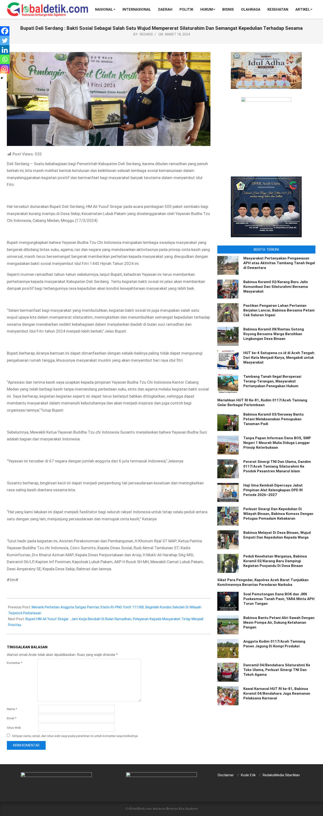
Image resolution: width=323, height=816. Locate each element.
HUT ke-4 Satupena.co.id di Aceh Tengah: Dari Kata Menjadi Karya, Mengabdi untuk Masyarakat (279, 357)
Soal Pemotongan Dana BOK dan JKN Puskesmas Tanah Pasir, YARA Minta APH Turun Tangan (278, 599)
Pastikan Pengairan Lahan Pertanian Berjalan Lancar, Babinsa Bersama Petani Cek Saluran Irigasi (278, 310)
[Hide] (2, 78)
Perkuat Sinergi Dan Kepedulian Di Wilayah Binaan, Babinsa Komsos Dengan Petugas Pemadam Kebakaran (278, 514)
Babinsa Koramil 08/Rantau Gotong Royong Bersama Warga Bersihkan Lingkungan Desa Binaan (273, 334)
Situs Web (14, 727)
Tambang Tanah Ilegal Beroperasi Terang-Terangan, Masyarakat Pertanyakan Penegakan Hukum (272, 381)
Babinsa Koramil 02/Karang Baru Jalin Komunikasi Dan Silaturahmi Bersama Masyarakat (275, 287)
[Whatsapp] (4, 59)
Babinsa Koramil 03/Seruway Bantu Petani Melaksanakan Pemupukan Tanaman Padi (273, 419)
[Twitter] (4, 40)
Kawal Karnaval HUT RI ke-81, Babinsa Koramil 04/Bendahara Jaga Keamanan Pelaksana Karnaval (276, 693)
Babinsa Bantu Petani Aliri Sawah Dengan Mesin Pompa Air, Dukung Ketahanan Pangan (278, 622)
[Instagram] (4, 69)
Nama (12, 709)
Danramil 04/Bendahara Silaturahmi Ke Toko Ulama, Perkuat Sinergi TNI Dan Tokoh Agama (276, 670)
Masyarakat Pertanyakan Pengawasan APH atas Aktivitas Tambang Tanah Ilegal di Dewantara (279, 263)
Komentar (14, 663)
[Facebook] (4, 31)
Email (11, 718)
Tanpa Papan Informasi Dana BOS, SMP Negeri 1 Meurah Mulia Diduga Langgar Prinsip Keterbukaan (277, 443)
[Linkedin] (4, 50)
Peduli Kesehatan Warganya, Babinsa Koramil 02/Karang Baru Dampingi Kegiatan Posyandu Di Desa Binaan (275, 561)
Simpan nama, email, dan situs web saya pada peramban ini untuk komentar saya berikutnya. (75, 735)
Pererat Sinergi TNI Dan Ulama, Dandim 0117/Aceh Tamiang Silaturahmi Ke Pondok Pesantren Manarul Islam (277, 466)
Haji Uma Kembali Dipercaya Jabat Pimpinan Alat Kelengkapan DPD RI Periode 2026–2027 (273, 490)
